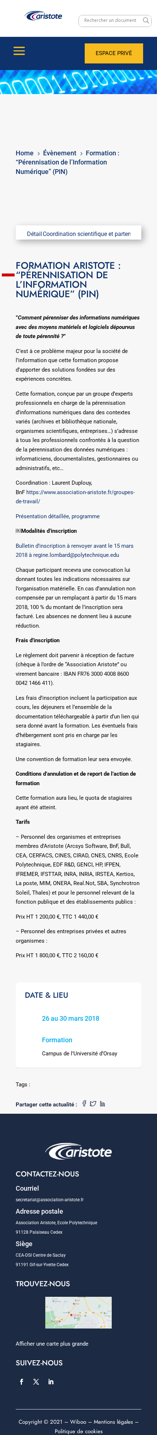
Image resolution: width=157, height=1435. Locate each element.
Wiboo (78, 1422)
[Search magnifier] (146, 20)
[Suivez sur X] (36, 1382)
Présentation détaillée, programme (58, 516)
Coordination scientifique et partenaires (93, 233)
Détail (34, 233)
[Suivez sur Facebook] (21, 1382)
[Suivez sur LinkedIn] (51, 1382)
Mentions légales (113, 1422)
